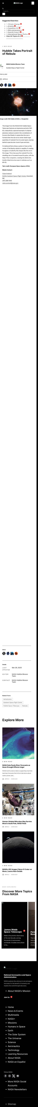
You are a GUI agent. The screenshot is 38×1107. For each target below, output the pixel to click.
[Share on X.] (1, 85)
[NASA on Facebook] (5, 1075)
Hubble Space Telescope (11, 706)
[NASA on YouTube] (17, 1075)
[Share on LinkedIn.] (9, 85)
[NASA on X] (13, 1075)
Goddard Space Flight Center (12, 702)
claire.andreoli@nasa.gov (10, 183)
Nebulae (25, 706)
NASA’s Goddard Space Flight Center (14, 176)
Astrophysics (7, 699)
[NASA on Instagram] (9, 1075)
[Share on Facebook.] (5, 85)
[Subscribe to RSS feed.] (16, 653)
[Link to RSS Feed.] (13, 85)
